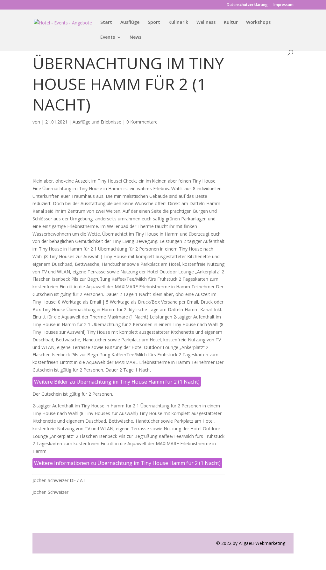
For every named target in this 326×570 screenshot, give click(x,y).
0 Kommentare (142, 122)
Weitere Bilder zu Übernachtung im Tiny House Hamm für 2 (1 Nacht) (117, 381)
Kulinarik (178, 22)
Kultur (231, 22)
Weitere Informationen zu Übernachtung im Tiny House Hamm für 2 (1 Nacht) (127, 462)
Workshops (258, 22)
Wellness (206, 22)
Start (106, 22)
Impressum (283, 5)
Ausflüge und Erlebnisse (97, 122)
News (135, 37)
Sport (154, 22)
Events (107, 37)
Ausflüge (129, 22)
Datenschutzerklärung (247, 5)
